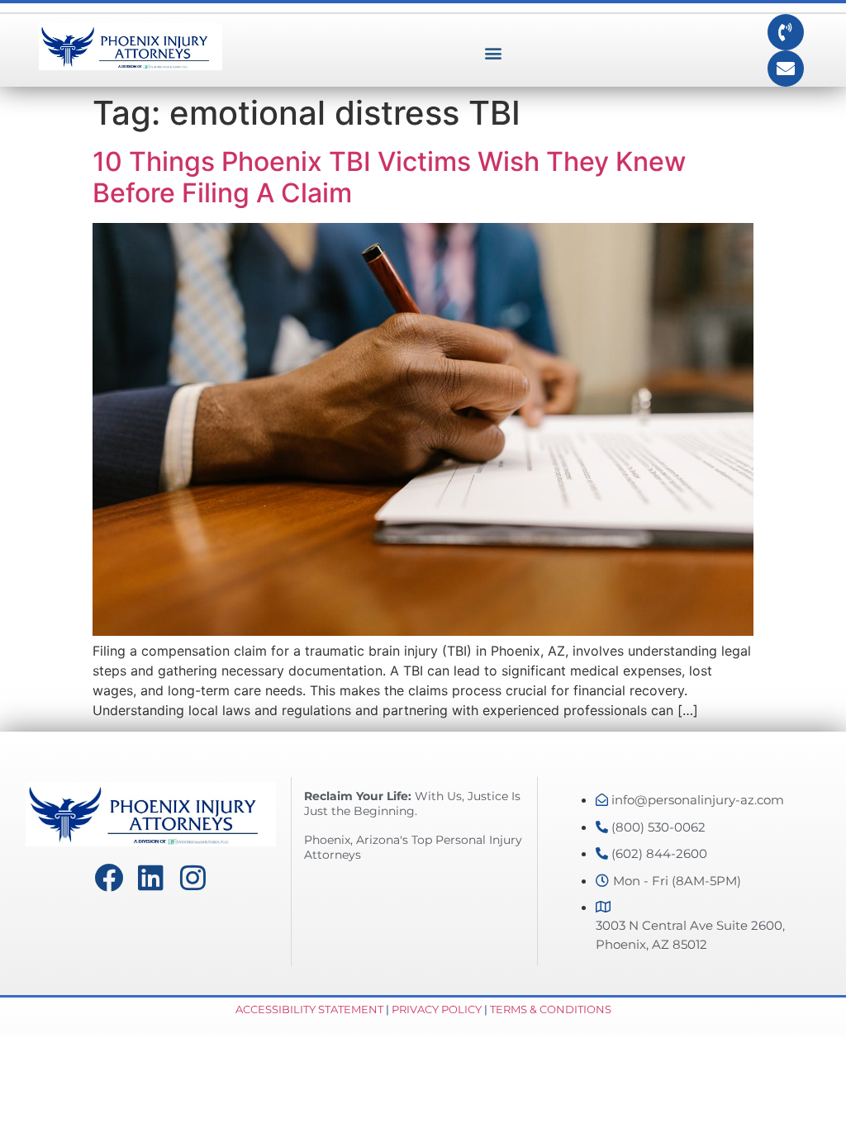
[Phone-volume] (786, 32)
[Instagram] (192, 877)
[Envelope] (786, 68)
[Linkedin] (150, 877)
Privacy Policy (437, 1009)
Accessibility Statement (309, 1009)
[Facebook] (108, 877)
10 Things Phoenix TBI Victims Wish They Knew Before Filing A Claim (389, 177)
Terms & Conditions (550, 1009)
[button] (492, 53)
